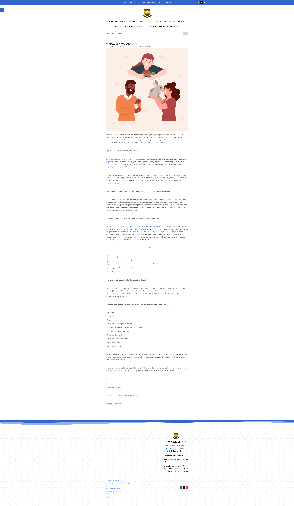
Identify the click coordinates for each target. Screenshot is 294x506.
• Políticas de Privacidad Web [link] (113, 491)
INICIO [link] (111, 22)
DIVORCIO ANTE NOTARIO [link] (171, 26)
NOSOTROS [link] (152, 26)
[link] (2, 10)
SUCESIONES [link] (150, 22)
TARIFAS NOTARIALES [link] (120, 22)
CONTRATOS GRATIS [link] (162, 22)
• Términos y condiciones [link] (112, 480)
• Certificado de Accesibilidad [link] (113, 488)
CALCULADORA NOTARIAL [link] (177, 22)
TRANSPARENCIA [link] (127, 2)
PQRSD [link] (159, 26)
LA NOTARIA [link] (167, 2)
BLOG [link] (145, 26)
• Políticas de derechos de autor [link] (114, 486)
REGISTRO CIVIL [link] (130, 26)
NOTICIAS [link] (148, 47)
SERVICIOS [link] (141, 22)
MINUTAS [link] (139, 26)
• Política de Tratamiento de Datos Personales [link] (118, 483)
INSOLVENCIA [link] (119, 26)
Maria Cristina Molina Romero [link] (118, 47)
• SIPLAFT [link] (108, 497)
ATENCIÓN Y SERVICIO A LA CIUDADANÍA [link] (144, 2)
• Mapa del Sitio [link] (110, 493)
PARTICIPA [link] (160, 2)
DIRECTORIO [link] (133, 22)
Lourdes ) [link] (177, 448)
